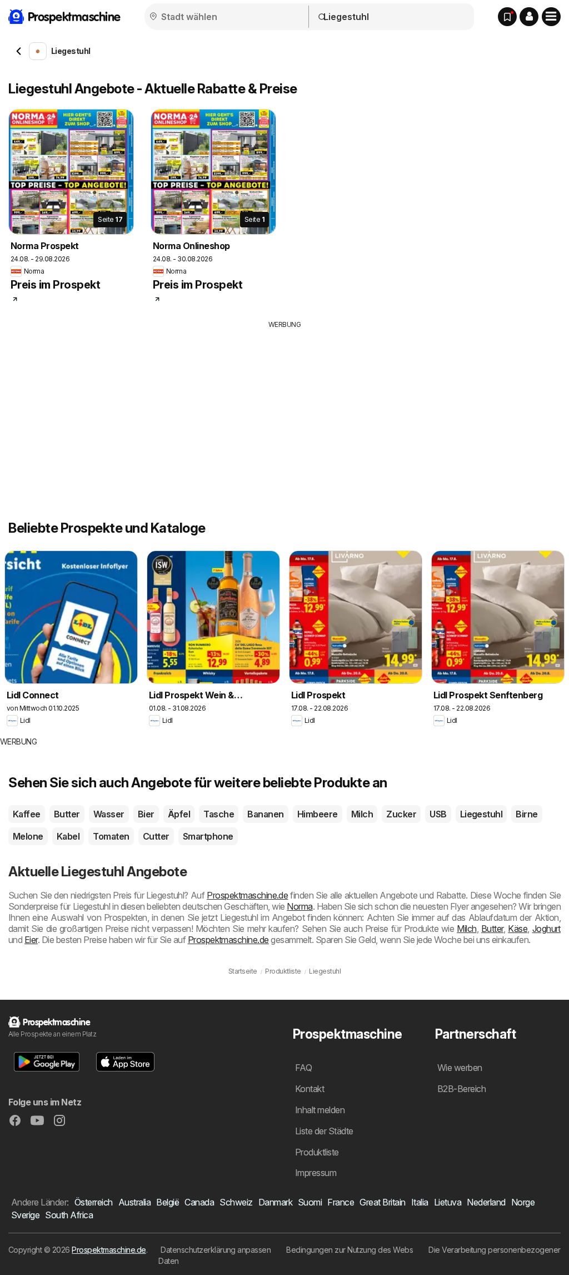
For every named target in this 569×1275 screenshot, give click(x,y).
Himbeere (317, 814)
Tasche (218, 814)
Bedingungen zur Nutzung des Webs (349, 1249)
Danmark (275, 1202)
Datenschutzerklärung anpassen (216, 1249)
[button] (529, 16)
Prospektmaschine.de (247, 895)
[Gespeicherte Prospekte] (507, 16)
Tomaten (111, 836)
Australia (134, 1202)
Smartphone (208, 836)
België (167, 1202)
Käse (517, 928)
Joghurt (546, 928)
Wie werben (459, 1067)
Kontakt (309, 1088)
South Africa (69, 1215)
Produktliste (317, 1152)
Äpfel (179, 814)
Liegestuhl (481, 814)
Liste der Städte (324, 1131)
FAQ (303, 1067)
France (340, 1202)
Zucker (401, 814)
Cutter (156, 836)
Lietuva (447, 1202)
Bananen (265, 814)
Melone (28, 836)
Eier (31, 939)
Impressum (315, 1172)
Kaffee (27, 814)
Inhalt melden (320, 1109)
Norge (523, 1202)
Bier (146, 814)
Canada (199, 1202)
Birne (526, 814)
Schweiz (235, 1202)
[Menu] (551, 16)
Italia (419, 1202)
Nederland (486, 1202)
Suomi (310, 1202)
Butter (67, 814)
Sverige (25, 1215)
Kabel (68, 836)
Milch (362, 814)
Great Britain (382, 1202)
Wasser (108, 814)
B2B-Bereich (461, 1088)
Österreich (93, 1202)
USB (438, 814)
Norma (299, 906)
